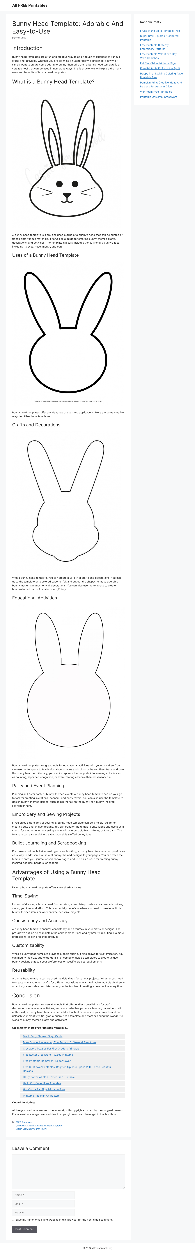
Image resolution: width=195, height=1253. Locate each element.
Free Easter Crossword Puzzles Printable (48, 1054)
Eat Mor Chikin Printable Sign (158, 63)
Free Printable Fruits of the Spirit (160, 68)
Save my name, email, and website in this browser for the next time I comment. (64, 1219)
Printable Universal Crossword (158, 96)
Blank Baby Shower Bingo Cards (42, 1036)
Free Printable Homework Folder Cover (47, 1060)
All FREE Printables (30, 5)
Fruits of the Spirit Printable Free (160, 30)
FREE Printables (24, 1122)
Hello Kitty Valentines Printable (42, 1083)
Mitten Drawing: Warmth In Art (31, 1128)
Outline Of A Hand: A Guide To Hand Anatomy (39, 1125)
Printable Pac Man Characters (41, 1095)
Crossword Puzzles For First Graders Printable (51, 1048)
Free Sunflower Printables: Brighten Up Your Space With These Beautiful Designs (67, 1068)
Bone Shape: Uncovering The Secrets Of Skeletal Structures (59, 1042)
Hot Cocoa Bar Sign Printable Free (44, 1089)
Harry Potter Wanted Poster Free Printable (49, 1077)
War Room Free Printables (156, 91)
